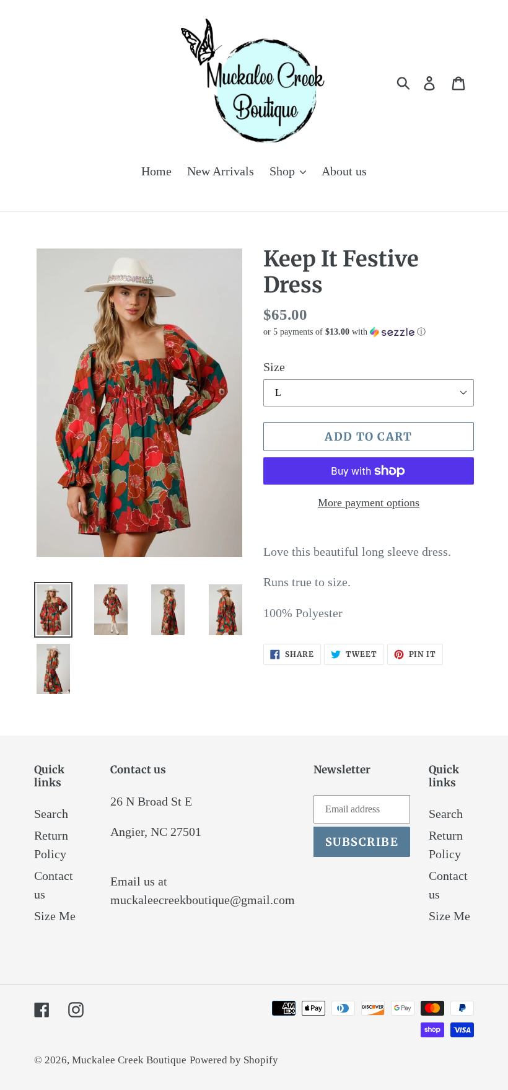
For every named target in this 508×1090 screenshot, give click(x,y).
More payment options (368, 502)
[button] (368, 332)
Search (51, 813)
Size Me (55, 916)
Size (274, 367)
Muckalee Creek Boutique (129, 1060)
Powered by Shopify (234, 1060)
